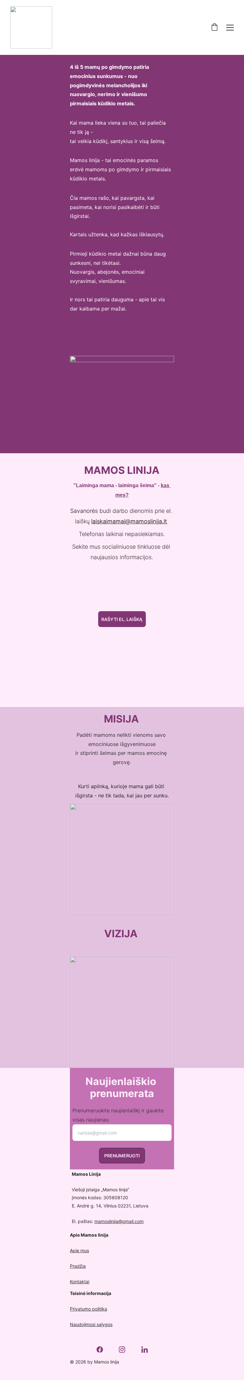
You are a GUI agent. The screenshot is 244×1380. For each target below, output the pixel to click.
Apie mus (79, 1250)
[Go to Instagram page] (125, 1349)
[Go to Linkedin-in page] (144, 1349)
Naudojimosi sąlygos (91, 1324)
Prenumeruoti (122, 1155)
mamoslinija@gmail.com (119, 1221)
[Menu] (230, 27)
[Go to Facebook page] (103, 1349)
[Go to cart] (214, 27)
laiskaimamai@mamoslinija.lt (129, 521)
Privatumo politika (88, 1308)
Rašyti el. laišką (121, 619)
